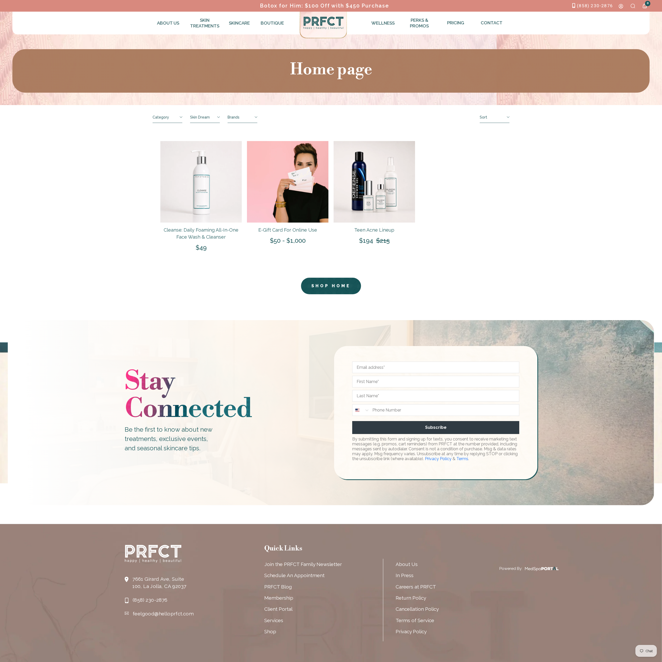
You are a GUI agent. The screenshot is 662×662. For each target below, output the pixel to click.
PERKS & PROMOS (419, 23)
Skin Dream (200, 117)
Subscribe (436, 427)
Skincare (239, 23)
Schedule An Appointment (294, 575)
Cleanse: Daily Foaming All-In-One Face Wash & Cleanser (201, 233)
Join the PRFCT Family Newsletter (303, 564)
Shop (270, 631)
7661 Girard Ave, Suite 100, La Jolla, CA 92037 (159, 582)
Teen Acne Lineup (374, 230)
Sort (483, 117)
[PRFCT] (323, 23)
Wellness (383, 23)
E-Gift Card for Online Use (287, 230)
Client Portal (278, 609)
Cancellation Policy (417, 609)
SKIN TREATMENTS (204, 23)
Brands (233, 117)
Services (273, 620)
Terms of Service (415, 620)
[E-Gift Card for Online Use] (287, 182)
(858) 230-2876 (595, 5)
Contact (491, 22)
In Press (404, 575)
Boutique (272, 23)
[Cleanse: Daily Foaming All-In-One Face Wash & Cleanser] (201, 182)
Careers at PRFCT (416, 587)
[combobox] (361, 410)
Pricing (455, 22)
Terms (462, 458)
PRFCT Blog (278, 587)
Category (161, 117)
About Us (168, 23)
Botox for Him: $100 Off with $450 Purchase (324, 6)
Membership (278, 598)
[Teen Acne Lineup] (374, 182)
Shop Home (331, 285)
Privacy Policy (438, 458)
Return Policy (411, 598)
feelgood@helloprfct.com (163, 613)
